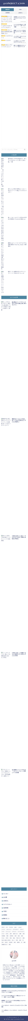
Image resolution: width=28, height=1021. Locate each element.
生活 (2, 942)
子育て (20, 9)
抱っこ (13, 940)
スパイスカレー (7, 904)
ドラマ (3, 931)
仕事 (10, 933)
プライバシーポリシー (13, 1017)
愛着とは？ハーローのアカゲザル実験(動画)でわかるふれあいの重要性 (17, 244)
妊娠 (19, 935)
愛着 (23, 938)
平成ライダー (18, 938)
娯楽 (22, 935)
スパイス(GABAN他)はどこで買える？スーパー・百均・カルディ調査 (13, 996)
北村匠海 (8, 12)
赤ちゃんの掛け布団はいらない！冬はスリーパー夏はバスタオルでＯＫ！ (17, 190)
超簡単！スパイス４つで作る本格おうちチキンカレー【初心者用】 (14, 1001)
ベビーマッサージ (21, 931)
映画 (20, 940)
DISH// (3, 927)
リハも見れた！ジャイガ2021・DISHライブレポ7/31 (14, 1011)
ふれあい (20, 927)
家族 (14, 938)
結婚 (14, 942)
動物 (7, 935)
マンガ (3, 933)
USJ (7, 927)
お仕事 (5, 897)
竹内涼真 (10, 942)
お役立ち (21, 12)
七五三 (7, 933)
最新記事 (8, 9)
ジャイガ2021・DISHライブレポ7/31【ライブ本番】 (14, 1006)
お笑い (15, 927)
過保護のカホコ (4, 944)
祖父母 (6, 942)
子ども (3, 938)
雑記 (9, 944)
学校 (10, 938)
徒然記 (5, 915)
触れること (6, 918)
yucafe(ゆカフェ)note (14, 3)
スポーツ (21, 929)
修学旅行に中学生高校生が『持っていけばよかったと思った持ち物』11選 (17, 160)
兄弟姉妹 (3, 935)
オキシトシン (9, 929)
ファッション (8, 931)
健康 (20, 933)
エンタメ (5, 893)
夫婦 (15, 935)
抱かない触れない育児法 (6, 940)
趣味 (24, 942)
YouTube (11, 927)
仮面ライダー (15, 933)
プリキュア (14, 931)
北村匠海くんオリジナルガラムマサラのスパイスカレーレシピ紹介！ (14, 991)
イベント (3, 929)
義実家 (18, 942)
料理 (17, 940)
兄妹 (23, 933)
